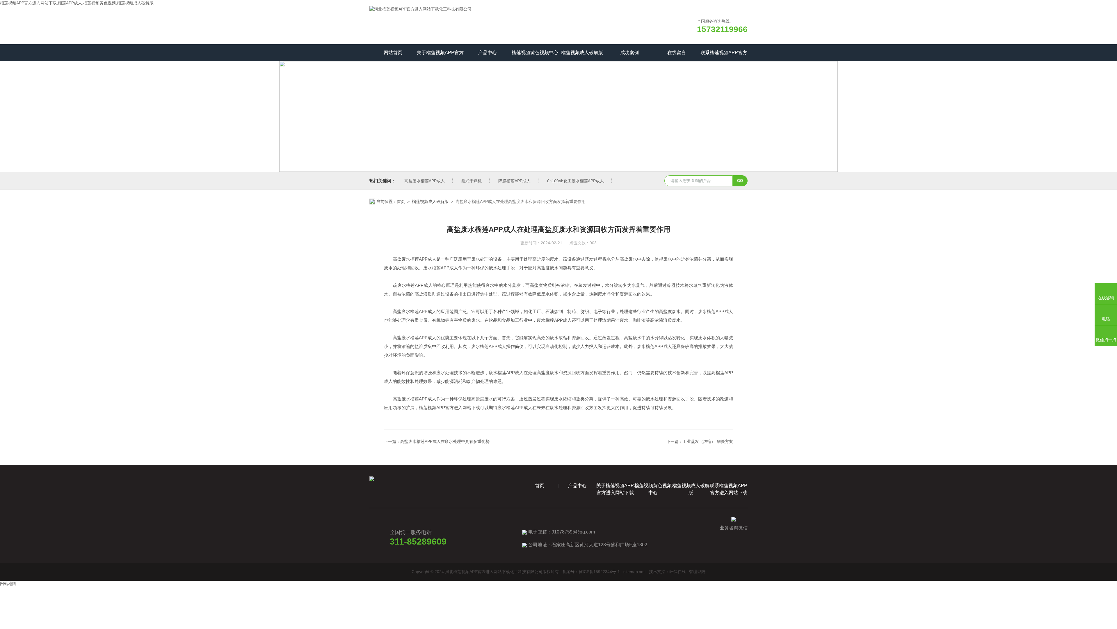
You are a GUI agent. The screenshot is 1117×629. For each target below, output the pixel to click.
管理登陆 (697, 571)
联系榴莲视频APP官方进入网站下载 (723, 55)
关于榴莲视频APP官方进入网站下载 (440, 55)
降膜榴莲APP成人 (514, 181)
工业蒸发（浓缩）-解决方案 (708, 441)
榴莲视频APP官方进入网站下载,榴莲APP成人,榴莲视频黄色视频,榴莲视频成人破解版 (77, 3)
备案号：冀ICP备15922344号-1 (591, 571)
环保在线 (677, 571)
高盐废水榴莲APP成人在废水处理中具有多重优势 (445, 441)
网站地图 (8, 583)
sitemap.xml (634, 571)
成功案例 (629, 52)
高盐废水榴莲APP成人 (424, 181)
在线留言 (676, 52)
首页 (401, 201)
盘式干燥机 (471, 181)
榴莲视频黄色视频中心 (535, 52)
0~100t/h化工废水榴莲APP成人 (575, 181)
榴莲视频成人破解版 (582, 52)
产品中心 (487, 52)
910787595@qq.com (573, 531)
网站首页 (393, 52)
